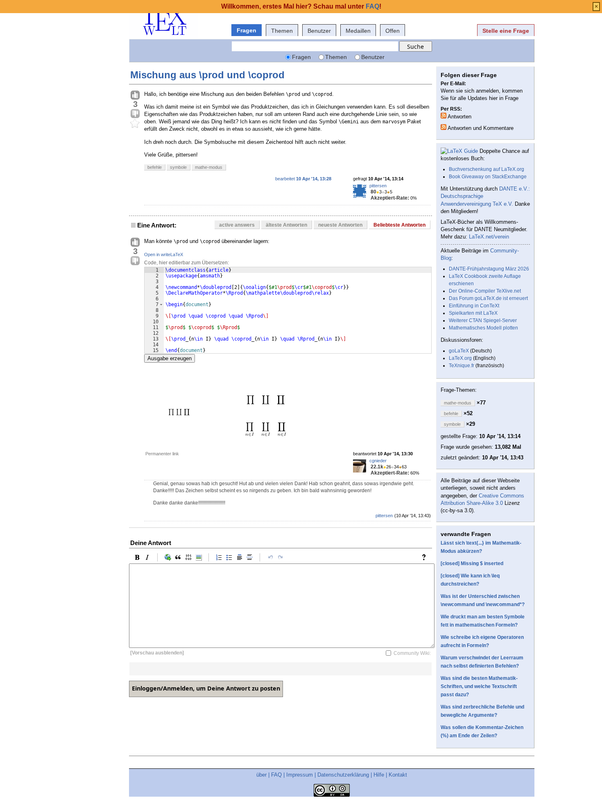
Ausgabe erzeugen (169, 358)
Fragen (246, 30)
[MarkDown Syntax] (426, 557)
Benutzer (319, 30)
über (261, 775)
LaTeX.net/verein (489, 237)
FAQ (276, 775)
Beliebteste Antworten (399, 225)
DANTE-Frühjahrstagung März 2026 (489, 269)
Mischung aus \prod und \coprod (207, 74)
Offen (392, 30)
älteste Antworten (286, 225)
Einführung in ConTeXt (474, 306)
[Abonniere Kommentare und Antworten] (443, 127)
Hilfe (378, 775)
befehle (154, 167)
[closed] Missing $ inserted (472, 563)
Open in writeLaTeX (163, 254)
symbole (178, 167)
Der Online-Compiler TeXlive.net (485, 291)
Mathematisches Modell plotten (483, 328)
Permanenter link (162, 453)
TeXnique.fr (461, 365)
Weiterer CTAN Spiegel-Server (483, 320)
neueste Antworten (340, 225)
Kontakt (398, 775)
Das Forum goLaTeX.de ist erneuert (488, 298)
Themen (282, 30)
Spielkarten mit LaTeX (473, 313)
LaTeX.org (460, 358)
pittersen (378, 185)
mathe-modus (208, 167)
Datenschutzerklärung (343, 775)
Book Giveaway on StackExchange (488, 176)
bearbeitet (303, 178)
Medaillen (358, 30)
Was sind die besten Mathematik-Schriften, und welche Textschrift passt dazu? (479, 686)
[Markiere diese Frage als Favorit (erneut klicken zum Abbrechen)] (135, 124)
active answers (237, 225)
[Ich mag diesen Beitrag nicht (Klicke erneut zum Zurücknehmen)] (135, 114)
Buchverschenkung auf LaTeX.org (486, 169)
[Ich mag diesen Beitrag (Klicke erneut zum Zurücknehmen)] (135, 95)
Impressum (299, 775)
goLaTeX (459, 351)
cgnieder (378, 460)
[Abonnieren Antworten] (443, 115)
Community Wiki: (412, 653)
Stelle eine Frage (505, 30)
